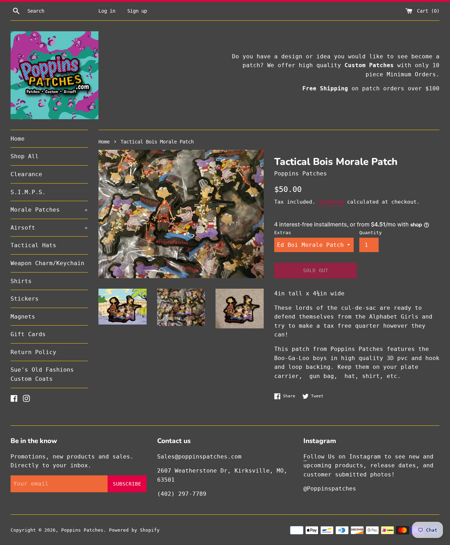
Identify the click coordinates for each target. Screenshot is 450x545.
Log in (106, 11)
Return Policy (33, 352)
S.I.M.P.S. (28, 192)
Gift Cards (28, 334)
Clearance (26, 174)
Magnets (23, 316)
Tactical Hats (33, 245)
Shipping (331, 202)
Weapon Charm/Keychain (47, 263)
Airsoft (49, 227)
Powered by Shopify (134, 530)
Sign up (137, 11)
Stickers (25, 298)
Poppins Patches (82, 530)
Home (18, 138)
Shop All (25, 156)
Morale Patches (49, 209)
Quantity (370, 232)
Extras (282, 232)
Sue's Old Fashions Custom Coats (42, 374)
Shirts (21, 281)
